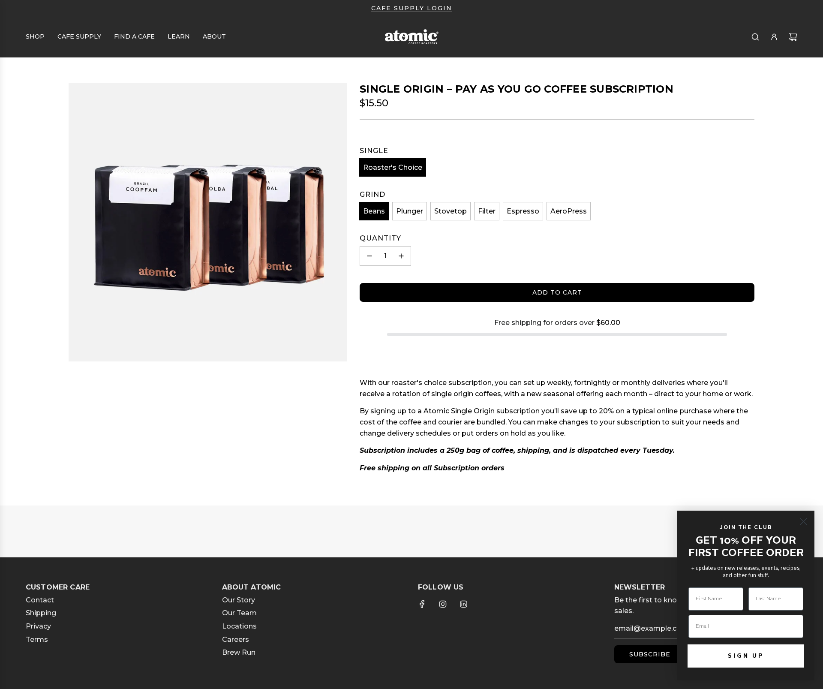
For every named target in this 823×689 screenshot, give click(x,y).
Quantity (380, 238)
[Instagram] (442, 604)
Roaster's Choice (392, 167)
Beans (374, 211)
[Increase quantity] (401, 256)
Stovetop (450, 211)
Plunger (409, 211)
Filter (487, 211)
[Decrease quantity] (369, 256)
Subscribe (649, 654)
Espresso (523, 211)
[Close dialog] (803, 521)
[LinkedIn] (463, 604)
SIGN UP (746, 656)
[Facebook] (422, 604)
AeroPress (568, 211)
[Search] (755, 36)
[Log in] (774, 36)
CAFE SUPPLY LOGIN (411, 8)
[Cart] (793, 36)
